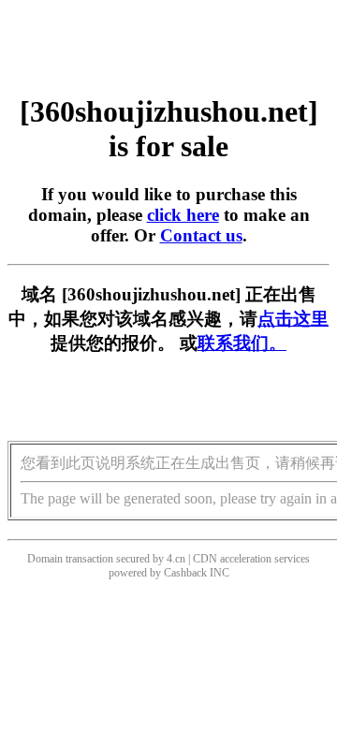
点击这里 (293, 318)
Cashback (185, 572)
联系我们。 (242, 343)
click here (183, 215)
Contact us (201, 235)
